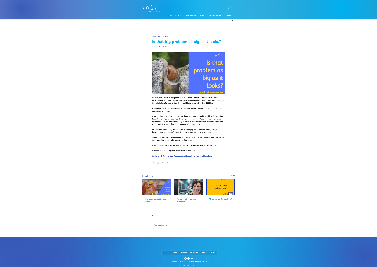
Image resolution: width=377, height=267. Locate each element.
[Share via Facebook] (153, 162)
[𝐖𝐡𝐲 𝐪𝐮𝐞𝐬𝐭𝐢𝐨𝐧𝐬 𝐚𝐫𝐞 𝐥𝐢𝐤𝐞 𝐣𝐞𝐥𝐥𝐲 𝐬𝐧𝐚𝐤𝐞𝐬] (156, 187)
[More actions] (223, 36)
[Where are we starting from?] (220, 187)
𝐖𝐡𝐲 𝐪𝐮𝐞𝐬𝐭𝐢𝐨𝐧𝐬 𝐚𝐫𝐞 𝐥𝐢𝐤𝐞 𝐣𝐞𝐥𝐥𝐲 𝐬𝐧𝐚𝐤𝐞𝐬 (155, 200)
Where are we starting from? (220, 199)
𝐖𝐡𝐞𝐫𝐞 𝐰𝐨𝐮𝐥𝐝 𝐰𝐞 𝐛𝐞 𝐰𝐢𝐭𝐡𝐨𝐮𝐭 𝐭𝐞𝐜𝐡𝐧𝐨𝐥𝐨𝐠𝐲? (187, 200)
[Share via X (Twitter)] (158, 162)
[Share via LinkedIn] (163, 162)
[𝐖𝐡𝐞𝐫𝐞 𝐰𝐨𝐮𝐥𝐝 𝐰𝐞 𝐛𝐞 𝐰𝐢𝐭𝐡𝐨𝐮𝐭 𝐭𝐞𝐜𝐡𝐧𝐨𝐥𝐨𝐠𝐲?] (188, 187)
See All (232, 176)
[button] (232, 20)
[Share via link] (167, 162)
